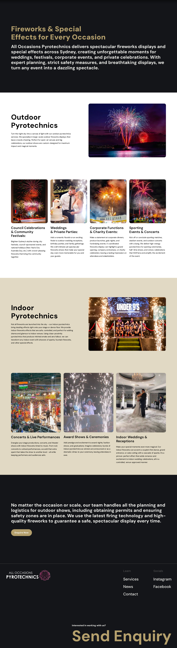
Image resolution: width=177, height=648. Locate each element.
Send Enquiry (121, 636)
